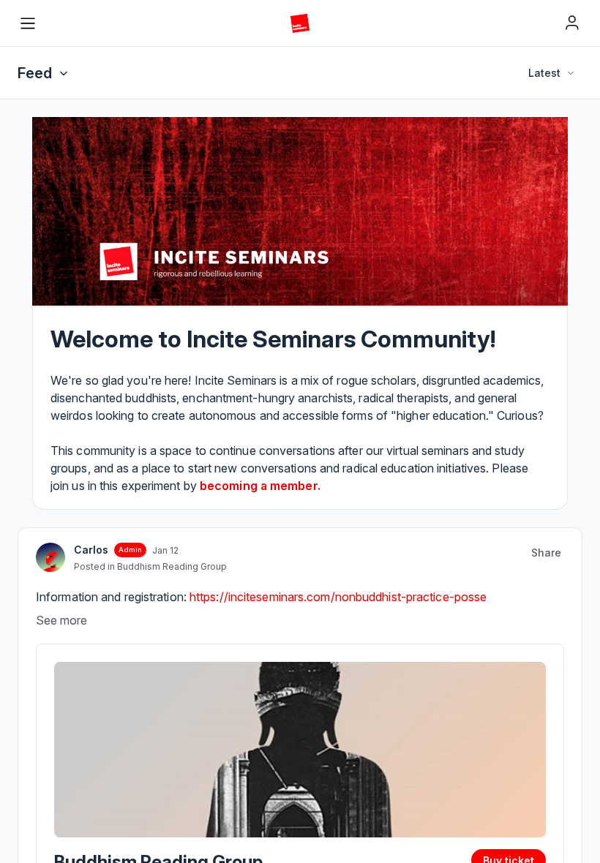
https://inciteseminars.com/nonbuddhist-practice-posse (338, 596)
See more (61, 620)
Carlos (91, 549)
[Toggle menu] (28, 23)
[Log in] (572, 22)
